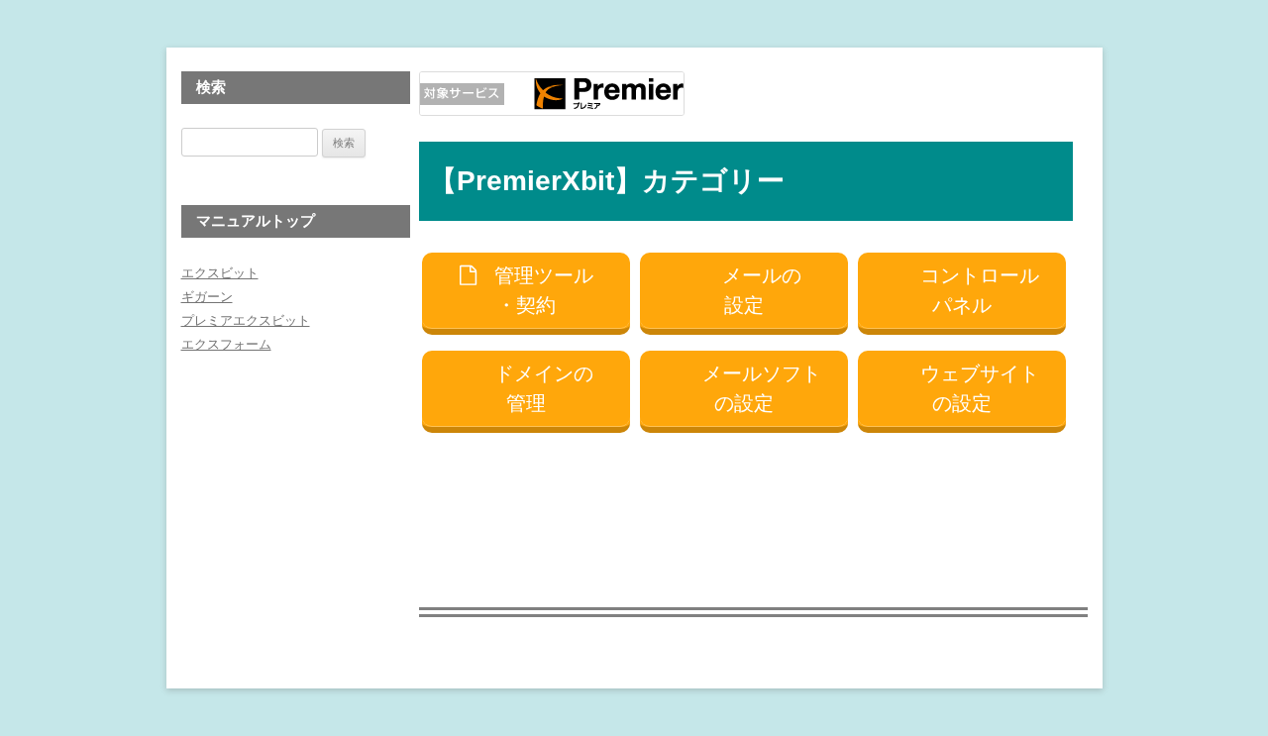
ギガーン (207, 296)
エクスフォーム (226, 344)
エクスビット (220, 272)
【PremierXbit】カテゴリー (607, 180)
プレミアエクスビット (245, 320)
